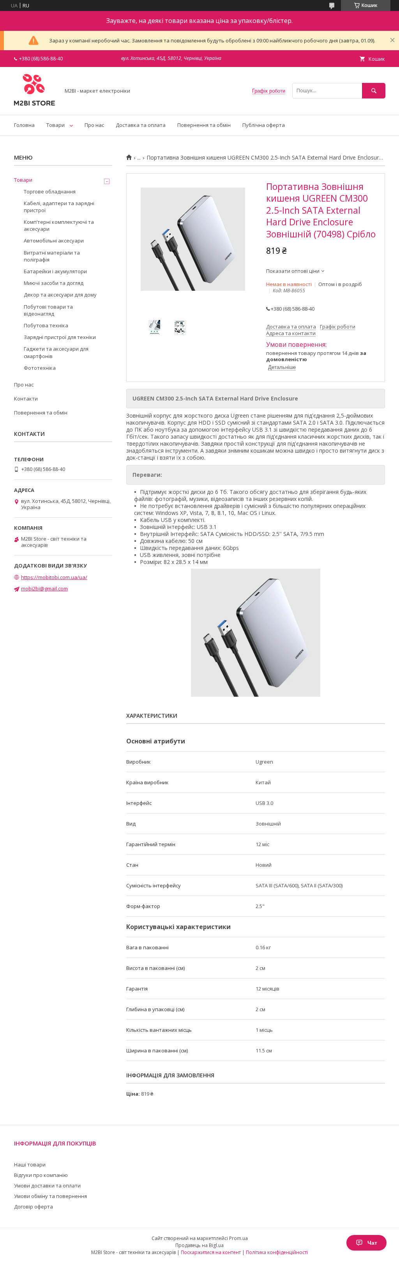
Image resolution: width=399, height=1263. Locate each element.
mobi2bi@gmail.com (44, 588)
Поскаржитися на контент (211, 1252)
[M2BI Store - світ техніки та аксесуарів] (35, 104)
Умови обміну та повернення (50, 1196)
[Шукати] (373, 90)
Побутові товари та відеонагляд (48, 310)
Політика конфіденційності (277, 1252)
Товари (55, 124)
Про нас (94, 124)
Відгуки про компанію (41, 1175)
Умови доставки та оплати (47, 1185)
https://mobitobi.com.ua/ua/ (54, 577)
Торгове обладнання (50, 191)
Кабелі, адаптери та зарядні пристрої (59, 207)
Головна (24, 124)
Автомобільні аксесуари (54, 240)
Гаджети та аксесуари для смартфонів (56, 352)
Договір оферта (33, 1206)
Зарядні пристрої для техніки (60, 337)
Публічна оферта (263, 124)
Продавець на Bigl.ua (199, 1245)
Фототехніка (40, 367)
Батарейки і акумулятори (55, 271)
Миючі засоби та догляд (53, 282)
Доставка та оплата (141, 124)
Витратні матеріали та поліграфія (52, 256)
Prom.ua (238, 1238)
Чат (372, 1243)
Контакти (26, 398)
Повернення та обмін (204, 124)
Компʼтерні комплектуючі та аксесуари (59, 225)
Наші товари (30, 1164)
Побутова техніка (46, 325)
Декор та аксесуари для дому (60, 294)
